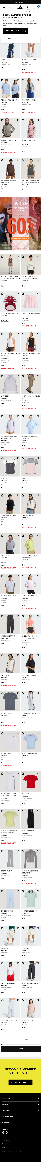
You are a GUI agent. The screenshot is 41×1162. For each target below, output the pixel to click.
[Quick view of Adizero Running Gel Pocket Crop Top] (23, 616)
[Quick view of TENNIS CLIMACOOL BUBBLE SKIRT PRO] (23, 293)
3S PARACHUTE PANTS (29, 713)
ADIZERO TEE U (6, 713)
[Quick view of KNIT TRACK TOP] (23, 495)
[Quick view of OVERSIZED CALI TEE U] (2, 495)
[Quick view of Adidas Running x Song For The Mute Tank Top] (23, 160)
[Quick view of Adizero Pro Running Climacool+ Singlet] (2, 773)
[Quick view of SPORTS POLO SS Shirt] (23, 891)
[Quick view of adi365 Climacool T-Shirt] (23, 575)
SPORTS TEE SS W (27, 1020)
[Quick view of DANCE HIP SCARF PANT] (23, 963)
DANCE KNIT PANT (28, 831)
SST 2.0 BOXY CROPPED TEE (31, 675)
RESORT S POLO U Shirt (9, 100)
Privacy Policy (6, 1140)
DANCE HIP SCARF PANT (30, 983)
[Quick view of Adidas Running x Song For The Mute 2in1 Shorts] (2, 256)
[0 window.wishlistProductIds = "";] (8, 7)
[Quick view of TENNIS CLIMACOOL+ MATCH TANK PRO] (2, 333)
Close (8, 38)
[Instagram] (7, 1132)
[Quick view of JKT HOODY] (2, 376)
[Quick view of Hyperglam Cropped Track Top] (23, 416)
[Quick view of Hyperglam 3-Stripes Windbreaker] (2, 416)
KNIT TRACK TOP (27, 515)
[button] (18, 80)
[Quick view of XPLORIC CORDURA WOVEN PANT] (23, 376)
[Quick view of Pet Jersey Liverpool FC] (2, 293)
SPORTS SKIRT (26, 948)
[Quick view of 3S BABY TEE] (23, 773)
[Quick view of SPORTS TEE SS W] (23, 1000)
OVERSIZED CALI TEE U (8, 515)
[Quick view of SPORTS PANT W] (2, 851)
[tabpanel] (20, 544)
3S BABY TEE (26, 794)
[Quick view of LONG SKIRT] (2, 928)
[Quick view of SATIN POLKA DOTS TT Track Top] (23, 120)
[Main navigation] (4, 7)
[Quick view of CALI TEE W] (2, 655)
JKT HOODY (5, 396)
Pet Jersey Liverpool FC (10, 314)
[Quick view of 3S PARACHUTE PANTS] (23, 693)
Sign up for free (18, 1082)
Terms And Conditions (8, 1144)
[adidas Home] (20, 7)
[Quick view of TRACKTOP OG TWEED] (23, 80)
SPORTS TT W (5, 60)
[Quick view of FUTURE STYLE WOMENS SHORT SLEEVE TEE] (2, 811)
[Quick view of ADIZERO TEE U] (2, 693)
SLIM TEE (4, 478)
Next (21, 1049)
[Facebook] (3, 1132)
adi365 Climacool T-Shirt (31, 596)
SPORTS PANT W (6, 871)
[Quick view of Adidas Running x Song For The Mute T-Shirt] (23, 256)
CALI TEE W (5, 675)
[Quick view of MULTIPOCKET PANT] (2, 616)
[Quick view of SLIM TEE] (2, 458)
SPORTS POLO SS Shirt (29, 911)
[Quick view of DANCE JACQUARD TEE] (23, 733)
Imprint (4, 1147)
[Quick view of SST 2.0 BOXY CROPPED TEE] (23, 655)
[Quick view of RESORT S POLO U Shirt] (2, 80)
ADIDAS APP (20, 2)
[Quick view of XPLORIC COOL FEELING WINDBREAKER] (23, 535)
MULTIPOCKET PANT (8, 636)
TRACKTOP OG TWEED (29, 100)
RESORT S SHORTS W (29, 60)
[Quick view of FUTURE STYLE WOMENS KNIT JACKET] (23, 851)
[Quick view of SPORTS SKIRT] (23, 928)
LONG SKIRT (5, 948)
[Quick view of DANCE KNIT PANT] (23, 811)
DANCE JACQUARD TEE (29, 753)
